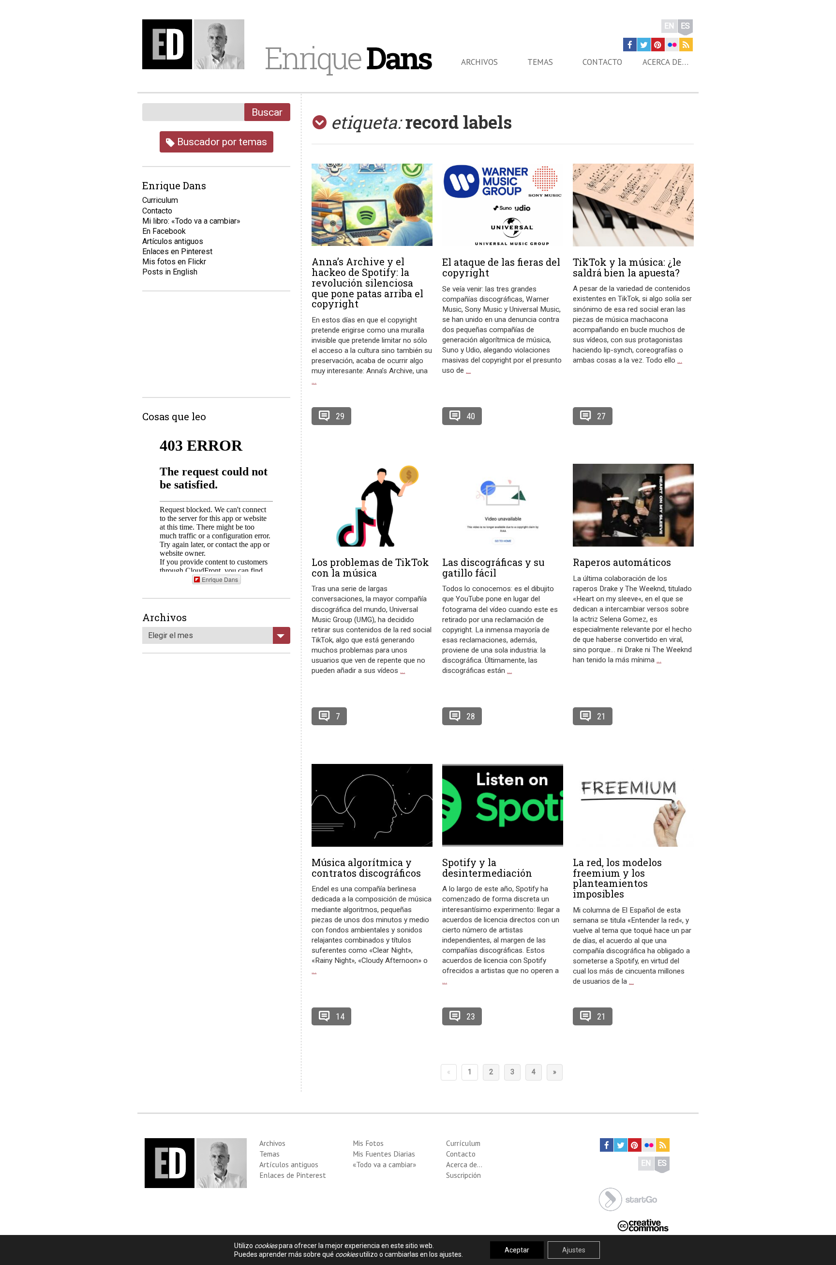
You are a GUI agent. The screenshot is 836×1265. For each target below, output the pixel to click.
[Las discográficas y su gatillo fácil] (502, 505)
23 (470, 1016)
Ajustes (573, 1250)
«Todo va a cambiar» (384, 1164)
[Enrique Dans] (196, 44)
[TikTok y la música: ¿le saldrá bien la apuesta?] (633, 205)
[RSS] (686, 44)
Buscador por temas (221, 142)
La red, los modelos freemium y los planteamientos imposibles (617, 878)
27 (601, 416)
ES (685, 25)
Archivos (479, 62)
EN (669, 25)
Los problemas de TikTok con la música (370, 567)
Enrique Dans (220, 579)
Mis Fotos (368, 1143)
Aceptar (517, 1250)
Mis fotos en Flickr (174, 261)
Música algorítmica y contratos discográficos (366, 867)
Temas (540, 62)
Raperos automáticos (622, 562)
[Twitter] (644, 44)
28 (470, 716)
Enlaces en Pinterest (177, 251)
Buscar (267, 112)
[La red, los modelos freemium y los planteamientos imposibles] (633, 805)
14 (340, 1016)
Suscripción (463, 1175)
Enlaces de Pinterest (292, 1175)
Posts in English (169, 271)
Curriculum (160, 200)
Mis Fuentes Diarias (384, 1153)
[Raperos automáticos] (633, 505)
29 (340, 416)
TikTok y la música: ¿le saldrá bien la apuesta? (627, 267)
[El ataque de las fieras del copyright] (502, 205)
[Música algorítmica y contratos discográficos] (372, 805)
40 (470, 416)
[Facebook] (630, 44)
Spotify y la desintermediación (487, 867)
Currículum (463, 1143)
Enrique (348, 57)
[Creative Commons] (643, 1224)
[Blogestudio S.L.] (628, 1198)
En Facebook (164, 231)
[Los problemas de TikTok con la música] (372, 505)
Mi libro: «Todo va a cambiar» (191, 221)
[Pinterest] (658, 44)
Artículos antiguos (172, 241)
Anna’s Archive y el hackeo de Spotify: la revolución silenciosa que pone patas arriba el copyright (367, 282)
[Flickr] (672, 44)
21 (601, 716)
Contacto (602, 62)
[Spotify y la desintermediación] (502, 805)
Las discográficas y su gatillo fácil (493, 567)
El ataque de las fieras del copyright (501, 267)
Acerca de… (665, 62)
